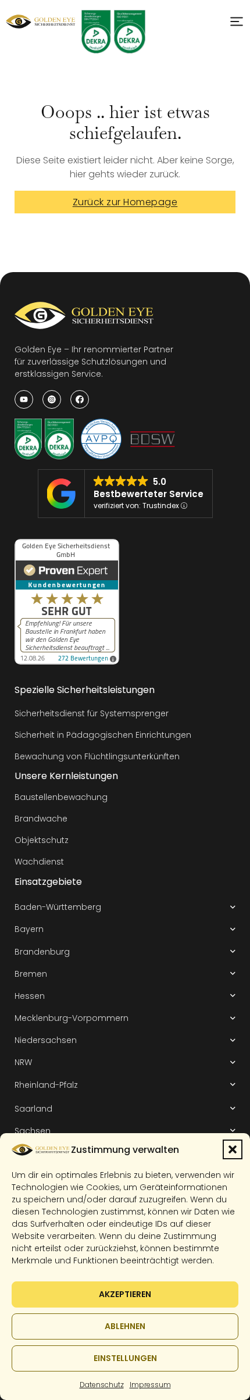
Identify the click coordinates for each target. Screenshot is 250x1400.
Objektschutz (42, 840)
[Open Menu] (236, 21)
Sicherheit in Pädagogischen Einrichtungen (103, 735)
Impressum (150, 1385)
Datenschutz (102, 1385)
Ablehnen (125, 1326)
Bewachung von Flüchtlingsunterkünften (97, 756)
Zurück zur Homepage (125, 202)
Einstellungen (125, 1358)
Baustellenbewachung (61, 797)
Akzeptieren (125, 1294)
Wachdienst (39, 861)
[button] (232, 1149)
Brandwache (41, 818)
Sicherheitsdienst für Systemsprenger (92, 713)
